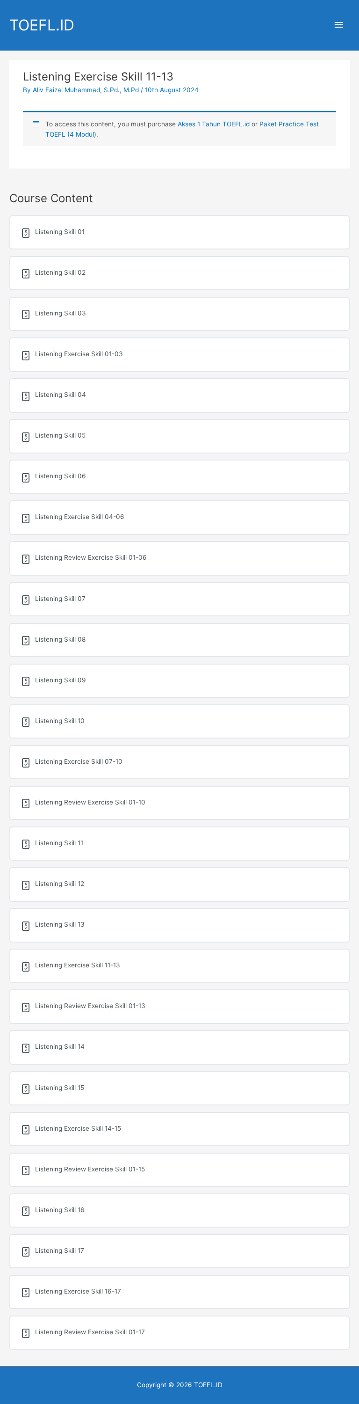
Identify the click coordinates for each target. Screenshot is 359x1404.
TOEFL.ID (41, 25)
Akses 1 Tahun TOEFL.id (214, 124)
